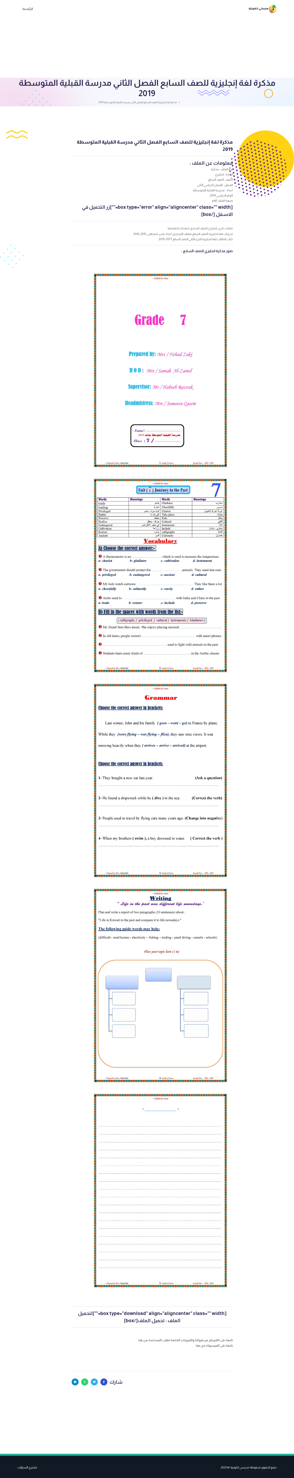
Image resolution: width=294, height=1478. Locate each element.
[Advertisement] (147, 48)
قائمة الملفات (188, 102)
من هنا (143, 1340)
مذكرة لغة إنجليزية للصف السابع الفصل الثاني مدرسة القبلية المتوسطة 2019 (155, 145)
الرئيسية (27, 8)
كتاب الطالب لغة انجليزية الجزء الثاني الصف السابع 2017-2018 (196, 239)
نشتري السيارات (27, 1467)
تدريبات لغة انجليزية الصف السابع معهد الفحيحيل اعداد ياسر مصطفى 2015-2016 (183, 234)
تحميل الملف (151, 1320)
